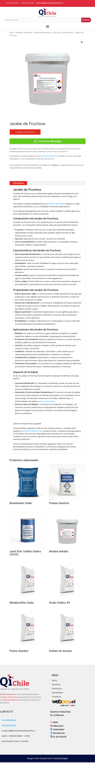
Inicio (12, 33)
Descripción (18, 183)
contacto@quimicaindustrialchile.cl (49, 3)
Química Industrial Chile (32, 431)
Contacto (56, 696)
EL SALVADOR (59, 737)
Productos (57, 688)
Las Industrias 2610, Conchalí (15, 741)
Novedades (57, 692)
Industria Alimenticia (42, 33)
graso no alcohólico (46, 401)
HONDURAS (58, 729)
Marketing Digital (60, 758)
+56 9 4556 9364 (27, 3)
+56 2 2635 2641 (12, 3)
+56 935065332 (9, 725)
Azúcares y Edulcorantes (62, 33)
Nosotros (56, 684)
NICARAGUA (59, 733)
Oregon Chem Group (9, 697)
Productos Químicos (10, 700)
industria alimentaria (51, 156)
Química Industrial (7, 694)
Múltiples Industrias (24, 33)
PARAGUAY (58, 726)
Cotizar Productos (25, 132)
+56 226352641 (9, 720)
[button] (82, 42)
